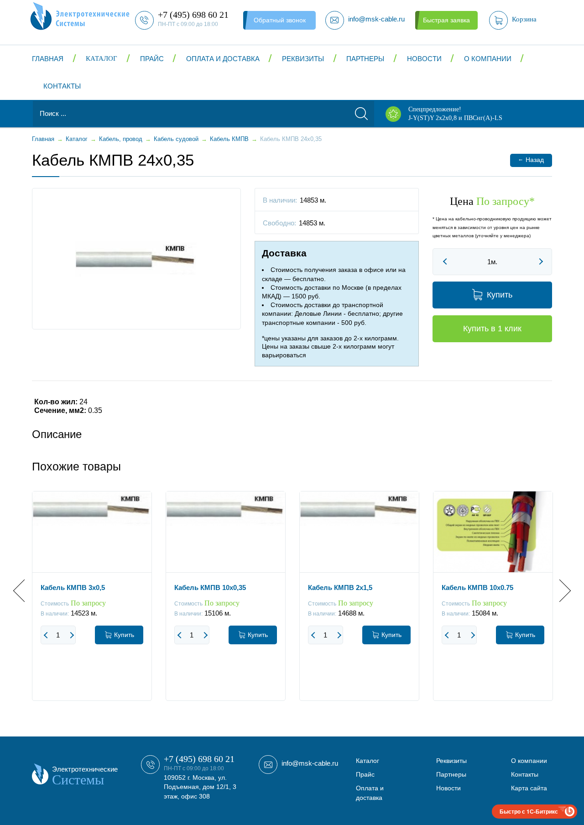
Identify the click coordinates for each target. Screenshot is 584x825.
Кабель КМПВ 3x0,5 (73, 587)
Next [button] (559, 591)
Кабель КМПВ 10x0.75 (477, 587)
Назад (531, 159)
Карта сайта (529, 788)
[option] (92, 603)
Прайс (152, 59)
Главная (47, 59)
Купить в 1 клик (492, 328)
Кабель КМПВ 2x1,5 (340, 587)
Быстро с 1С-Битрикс (529, 811)
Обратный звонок (280, 20)
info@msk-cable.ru (310, 763)
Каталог (101, 58)
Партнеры (365, 59)
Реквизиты (303, 59)
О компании (487, 59)
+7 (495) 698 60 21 (199, 759)
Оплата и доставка (223, 59)
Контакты (62, 86)
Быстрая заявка (446, 20)
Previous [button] (24, 591)
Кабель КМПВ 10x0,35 (210, 587)
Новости (424, 59)
